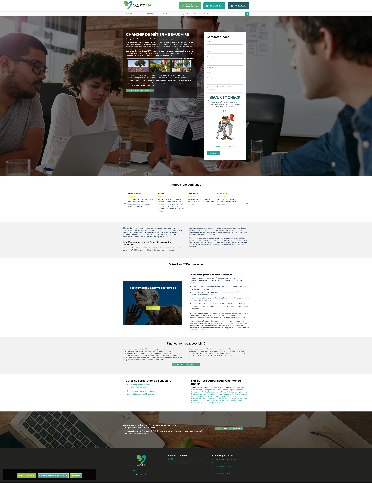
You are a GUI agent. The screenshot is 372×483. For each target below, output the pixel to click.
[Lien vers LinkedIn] (136, 474)
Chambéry (232, 400)
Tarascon (228, 396)
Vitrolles (201, 390)
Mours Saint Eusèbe (198, 403)
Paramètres (76, 475)
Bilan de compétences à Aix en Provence (224, 459)
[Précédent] (127, 303)
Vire (245, 398)
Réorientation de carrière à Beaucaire (140, 394)
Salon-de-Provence (220, 390)
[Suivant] (178, 303)
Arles (211, 396)
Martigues (230, 392)
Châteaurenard (219, 396)
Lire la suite (153, 314)
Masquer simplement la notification (53, 475)
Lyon (219, 392)
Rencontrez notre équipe (141, 470)
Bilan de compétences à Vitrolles (221, 473)
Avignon (232, 390)
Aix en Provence (238, 387)
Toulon (237, 392)
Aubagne (200, 396)
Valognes (194, 400)
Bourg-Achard (232, 398)
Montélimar (241, 400)
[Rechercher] (247, 14)
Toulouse (203, 394)
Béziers (213, 392)
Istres (193, 392)
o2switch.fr (219, 146)
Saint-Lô (202, 400)
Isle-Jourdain (225, 394)
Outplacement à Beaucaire (137, 388)
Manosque (195, 394)
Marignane (209, 390)
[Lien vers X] (141, 474)
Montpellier (206, 392)
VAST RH (170, 459)
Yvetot (208, 400)
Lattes (218, 394)
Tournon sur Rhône (221, 403)
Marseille (194, 390)
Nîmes (223, 392)
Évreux (206, 396)
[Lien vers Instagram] (146, 474)
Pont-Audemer (221, 398)
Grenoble (243, 392)
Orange (199, 392)
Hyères (237, 394)
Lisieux (240, 398)
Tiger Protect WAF (229, 146)
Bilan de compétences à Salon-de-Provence (225, 470)
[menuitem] (133, 13)
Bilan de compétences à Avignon (221, 463)
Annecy (218, 400)
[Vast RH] (137, 5)
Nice (233, 394)
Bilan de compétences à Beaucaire (139, 385)
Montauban (211, 394)
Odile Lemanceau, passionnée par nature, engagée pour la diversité (152, 288)
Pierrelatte (210, 403)
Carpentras (239, 390)
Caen (213, 400)
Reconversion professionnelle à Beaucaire (142, 391)
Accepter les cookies (26, 475)
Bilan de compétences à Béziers (221, 466)
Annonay (225, 400)
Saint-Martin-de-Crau (207, 398)
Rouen (193, 396)
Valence (244, 394)
